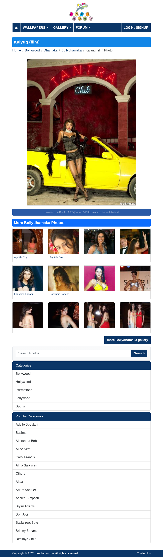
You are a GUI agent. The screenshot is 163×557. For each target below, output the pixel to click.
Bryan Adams (25, 506)
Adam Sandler (26, 490)
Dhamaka (50, 50)
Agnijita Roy (20, 257)
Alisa (19, 481)
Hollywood (23, 381)
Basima (21, 432)
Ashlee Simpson (27, 498)
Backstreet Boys (27, 522)
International (24, 390)
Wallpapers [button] (34, 27)
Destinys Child (26, 539)
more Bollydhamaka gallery (127, 340)
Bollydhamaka (71, 50)
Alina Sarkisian (26, 465)
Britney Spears (26, 530)
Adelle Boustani (27, 424)
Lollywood (23, 398)
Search (139, 353)
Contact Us (144, 553)
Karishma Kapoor (23, 294)
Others (20, 473)
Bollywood (32, 50)
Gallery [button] (61, 27)
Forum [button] (81, 27)
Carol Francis (25, 457)
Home (16, 50)
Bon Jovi (22, 514)
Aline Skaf (23, 449)
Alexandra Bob (26, 441)
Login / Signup (136, 27)
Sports (20, 406)
